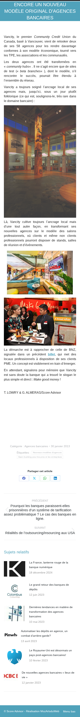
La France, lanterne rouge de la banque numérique (48, 565)
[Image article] (14, 569)
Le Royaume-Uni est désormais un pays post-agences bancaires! (50, 653)
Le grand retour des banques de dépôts (49, 587)
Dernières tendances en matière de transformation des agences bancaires (51, 612)
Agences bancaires (36, 446)
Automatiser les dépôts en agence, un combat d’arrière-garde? (44, 633)
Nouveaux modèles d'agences (47, 452)
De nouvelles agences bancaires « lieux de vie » (48, 675)
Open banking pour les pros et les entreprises (40, 457)
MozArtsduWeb (49, 711)
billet (51, 354)
